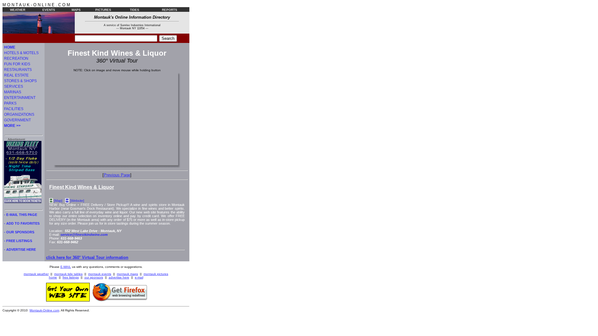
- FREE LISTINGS (18, 241)
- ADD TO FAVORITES (22, 223)
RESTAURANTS (18, 70)
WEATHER (17, 10)
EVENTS (48, 10)
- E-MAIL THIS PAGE (20, 215)
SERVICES (13, 86)
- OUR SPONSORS (19, 232)
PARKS (10, 103)
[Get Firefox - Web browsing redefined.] (120, 300)
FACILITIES (13, 109)
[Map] (58, 201)
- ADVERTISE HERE (20, 249)
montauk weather (36, 274)
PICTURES (103, 10)
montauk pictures (156, 274)
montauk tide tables (68, 274)
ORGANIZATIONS (19, 114)
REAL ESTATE (16, 75)
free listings (71, 277)
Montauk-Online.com (44, 310)
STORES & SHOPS (20, 81)
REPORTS (169, 10)
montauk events (99, 274)
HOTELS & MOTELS (21, 53)
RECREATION (16, 58)
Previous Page (117, 175)
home (53, 277)
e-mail (139, 277)
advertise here (119, 277)
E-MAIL (65, 266)
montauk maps (127, 274)
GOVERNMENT (17, 120)
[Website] (77, 201)
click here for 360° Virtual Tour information (87, 257)
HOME (9, 47)
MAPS (76, 10)
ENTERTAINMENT (20, 98)
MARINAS (12, 92)
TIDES (134, 10)
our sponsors (93, 277)
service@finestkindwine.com (84, 234)
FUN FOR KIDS (17, 64)
